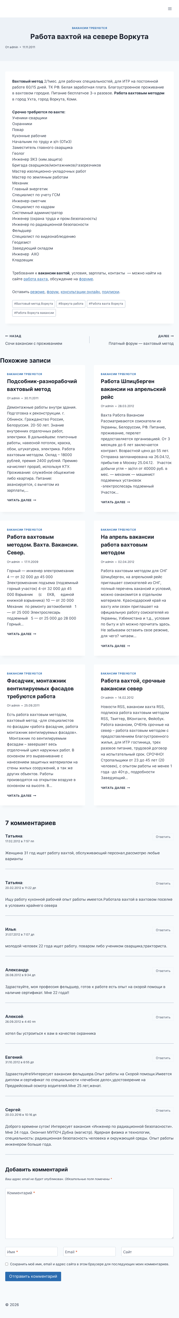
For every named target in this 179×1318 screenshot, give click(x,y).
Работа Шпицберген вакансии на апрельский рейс (133, 389)
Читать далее (21, 500)
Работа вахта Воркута (106, 303)
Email (71, 1252)
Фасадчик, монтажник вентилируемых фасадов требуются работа (40, 689)
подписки (110, 292)
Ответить (163, 837)
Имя (12, 1252)
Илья (10, 929)
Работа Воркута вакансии (34, 312)
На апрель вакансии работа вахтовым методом (127, 545)
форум (53, 292)
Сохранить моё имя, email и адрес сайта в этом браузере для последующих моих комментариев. (89, 1264)
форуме (86, 279)
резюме (37, 292)
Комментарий (21, 1193)
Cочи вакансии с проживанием (33, 340)
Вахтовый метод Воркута (33, 303)
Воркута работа (71, 303)
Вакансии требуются (89, 28)
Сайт (127, 1252)
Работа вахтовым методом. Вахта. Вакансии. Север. (42, 545)
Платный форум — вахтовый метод (141, 340)
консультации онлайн (80, 292)
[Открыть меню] (170, 8)
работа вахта (36, 279)
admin (14, 47)
